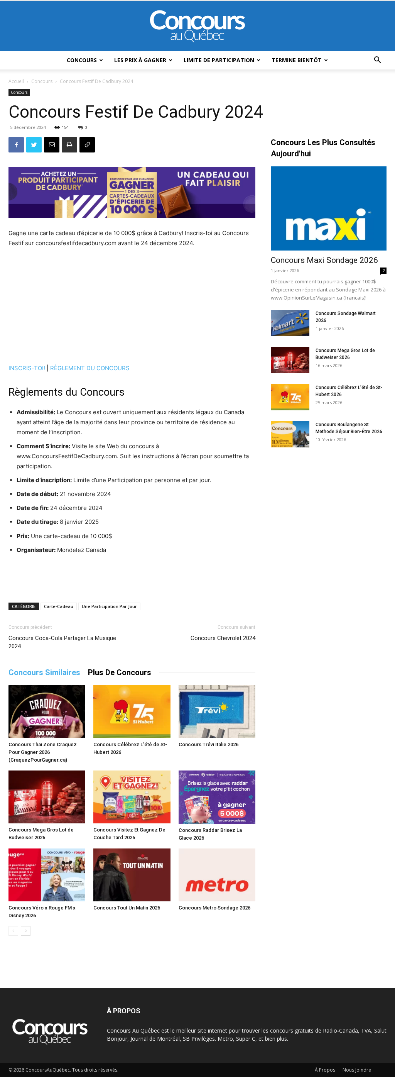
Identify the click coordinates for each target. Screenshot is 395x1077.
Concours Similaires (44, 672)
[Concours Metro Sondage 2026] (217, 874)
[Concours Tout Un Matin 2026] (131, 874)
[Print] (69, 144)
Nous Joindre (357, 1070)
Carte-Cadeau (58, 606)
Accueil (16, 81)
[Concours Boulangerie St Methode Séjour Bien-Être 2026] (290, 434)
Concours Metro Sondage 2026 (214, 908)
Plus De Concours (119, 672)
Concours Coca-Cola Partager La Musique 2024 (62, 642)
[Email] (51, 144)
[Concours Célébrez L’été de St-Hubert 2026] (131, 711)
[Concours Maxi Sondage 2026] (329, 208)
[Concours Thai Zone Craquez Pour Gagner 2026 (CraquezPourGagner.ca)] (46, 711)
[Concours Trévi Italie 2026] (217, 711)
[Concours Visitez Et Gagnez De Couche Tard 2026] (131, 796)
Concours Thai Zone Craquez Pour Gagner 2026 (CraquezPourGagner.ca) (42, 752)
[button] (377, 60)
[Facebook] (16, 144)
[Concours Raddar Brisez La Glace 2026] (217, 797)
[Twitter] (34, 144)
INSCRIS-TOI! (26, 368)
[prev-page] (13, 931)
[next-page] (25, 931)
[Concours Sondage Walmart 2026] (290, 323)
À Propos (325, 1070)
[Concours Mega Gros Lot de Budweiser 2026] (46, 796)
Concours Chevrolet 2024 (223, 638)
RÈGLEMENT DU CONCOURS (90, 368)
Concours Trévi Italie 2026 (208, 744)
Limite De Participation (219, 60)
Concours (82, 60)
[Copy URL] (87, 144)
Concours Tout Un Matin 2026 (126, 908)
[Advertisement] (132, 307)
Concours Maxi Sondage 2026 (324, 260)
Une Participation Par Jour (109, 606)
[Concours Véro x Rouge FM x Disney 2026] (46, 874)
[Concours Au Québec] (197, 26)
